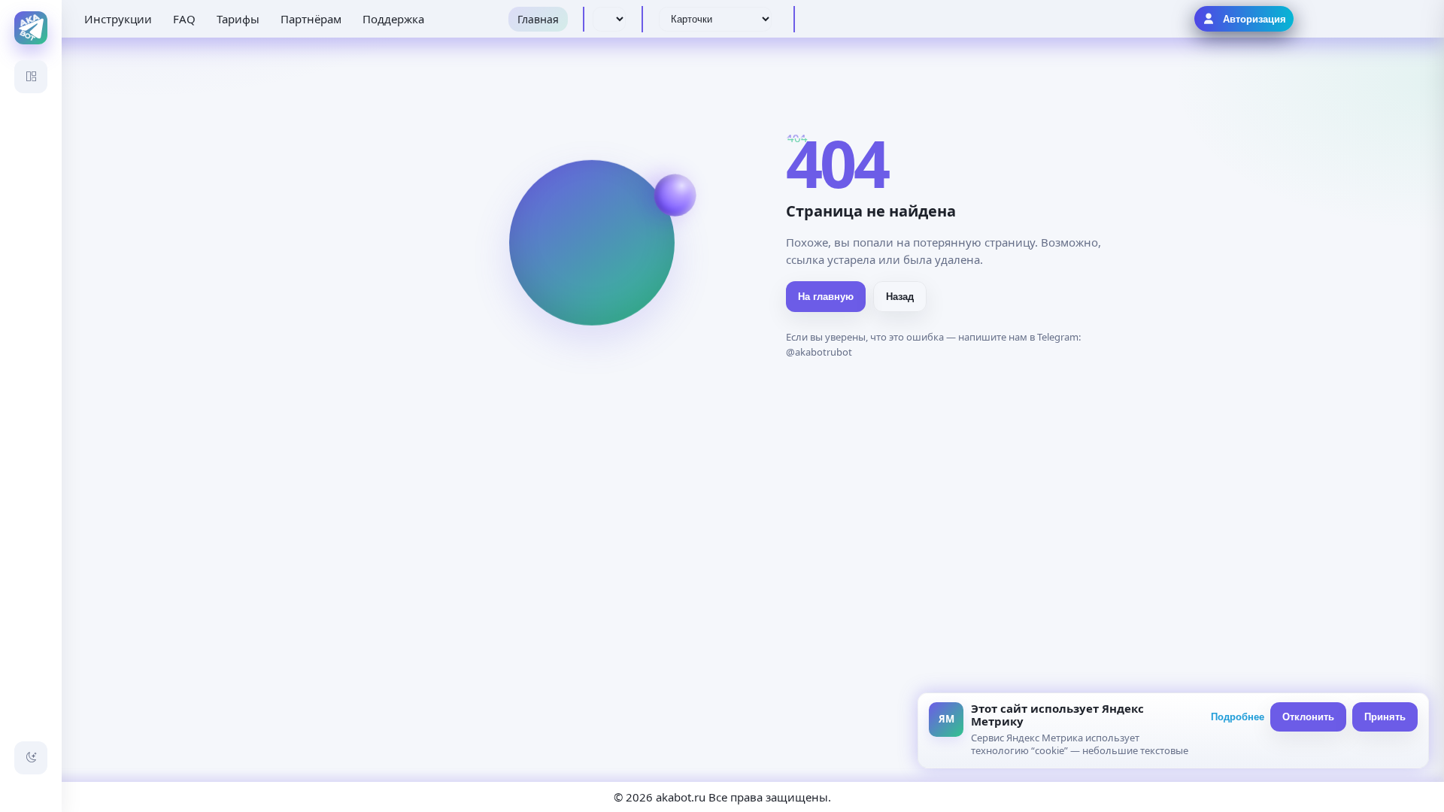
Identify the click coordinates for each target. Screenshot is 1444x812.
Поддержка (393, 18)
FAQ (184, 18)
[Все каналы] (30, 76)
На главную (826, 296)
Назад (900, 296)
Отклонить (1308, 717)
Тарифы (238, 18)
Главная (538, 19)
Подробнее (1237, 717)
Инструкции (118, 18)
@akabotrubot (819, 352)
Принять (1385, 717)
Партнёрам (311, 18)
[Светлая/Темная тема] (30, 757)
